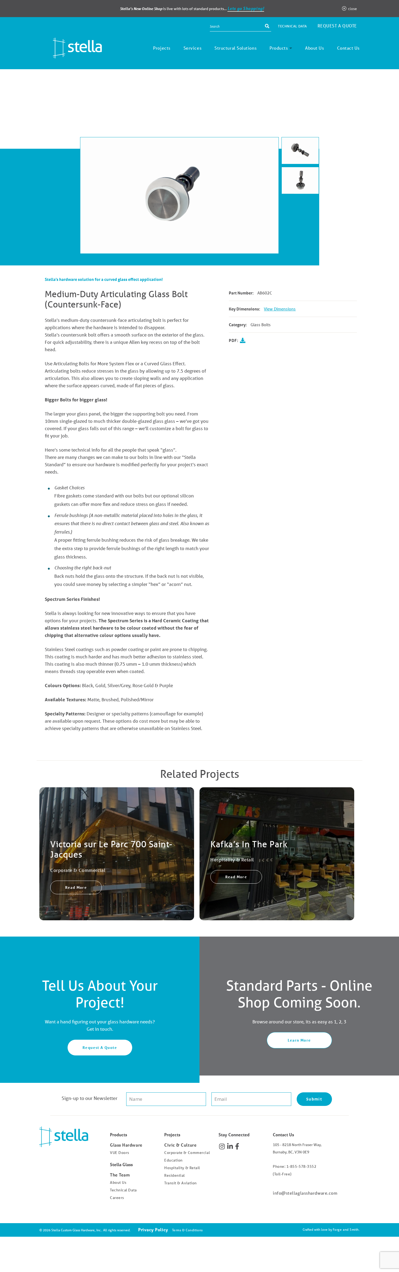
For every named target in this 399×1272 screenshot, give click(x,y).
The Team (120, 1175)
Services (192, 48)
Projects (161, 48)
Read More (76, 887)
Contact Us (348, 48)
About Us (314, 48)
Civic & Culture (180, 1145)
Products (279, 48)
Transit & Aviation (180, 1183)
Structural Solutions (235, 48)
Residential (174, 1175)
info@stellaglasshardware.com (305, 1193)
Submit (314, 1099)
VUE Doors (119, 1152)
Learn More (299, 1040)
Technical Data (292, 26)
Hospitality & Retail (182, 1167)
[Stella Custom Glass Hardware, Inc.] (70, 54)
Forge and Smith (346, 1229)
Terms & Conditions (187, 1230)
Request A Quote (100, 1047)
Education (173, 1160)
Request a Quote (337, 25)
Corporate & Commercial (187, 1152)
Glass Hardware (126, 1145)
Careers (117, 1197)
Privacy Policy (153, 1229)
